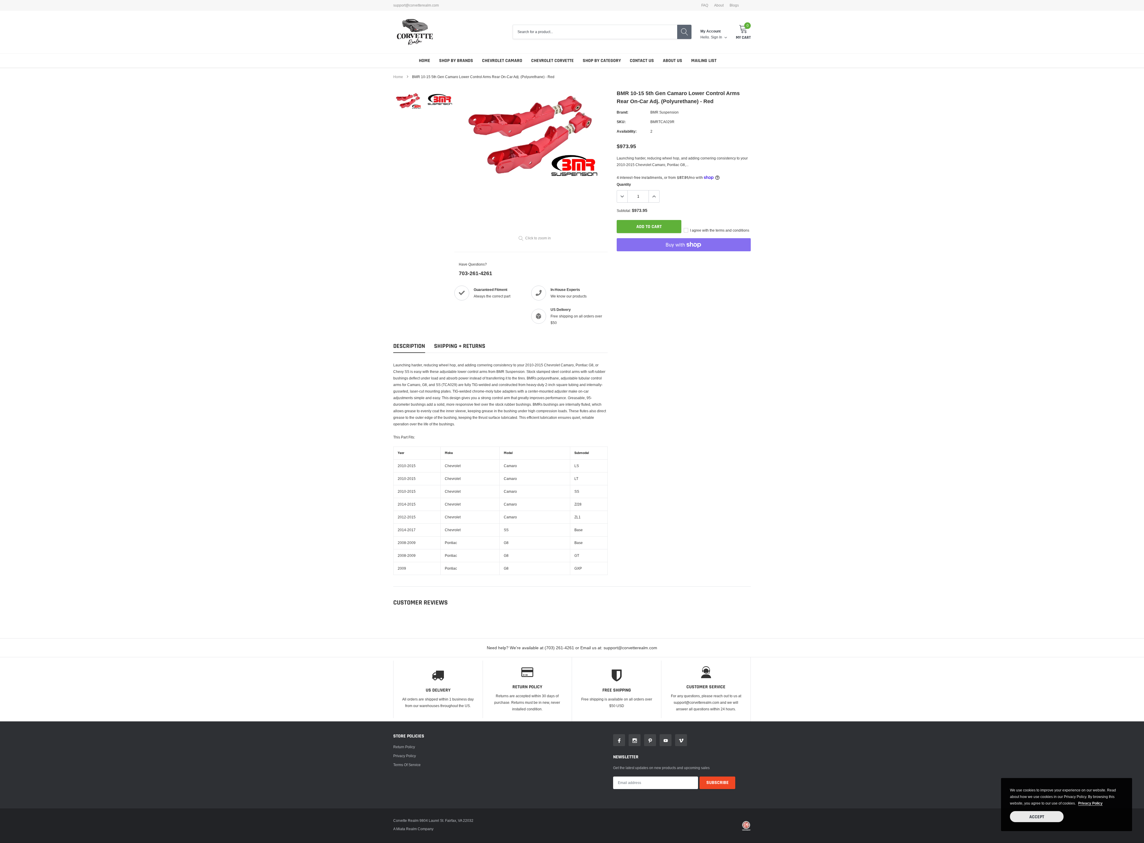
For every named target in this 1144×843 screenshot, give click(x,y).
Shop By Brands (456, 61)
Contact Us (642, 61)
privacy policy (1090, 803)
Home (424, 61)
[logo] (414, 32)
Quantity (624, 184)
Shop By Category (602, 61)
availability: (627, 131)
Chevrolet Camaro (502, 61)
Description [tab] (409, 346)
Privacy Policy (404, 756)
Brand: (622, 112)
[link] (409, 101)
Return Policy (404, 747)
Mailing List (703, 61)
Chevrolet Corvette (552, 61)
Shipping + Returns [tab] (459, 346)
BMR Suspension (664, 112)
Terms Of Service (407, 765)
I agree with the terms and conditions (719, 230)
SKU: (621, 122)
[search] (684, 32)
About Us (672, 61)
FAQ (704, 5)
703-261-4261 (475, 273)
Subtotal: (624, 210)
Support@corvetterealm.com (416, 5)
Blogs (734, 5)
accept (1036, 817)
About (719, 5)
